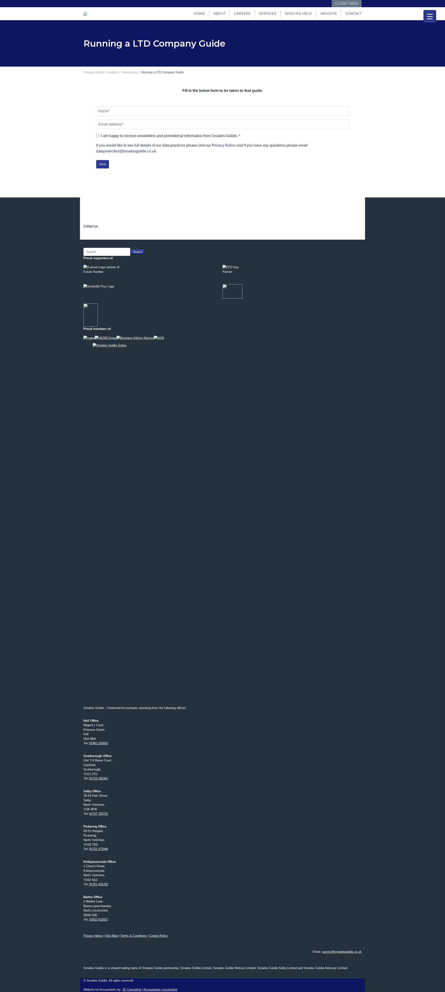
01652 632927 (98, 919)
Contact (353, 14)
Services (267, 14)
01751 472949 (98, 849)
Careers (242, 14)
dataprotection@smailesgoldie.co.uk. (126, 151)
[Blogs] (327, 3)
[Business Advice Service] (135, 338)
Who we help (298, 14)
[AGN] (159, 338)
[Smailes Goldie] (87, 14)
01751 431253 (98, 884)
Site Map (112, 935)
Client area (346, 3)
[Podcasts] (323, 3)
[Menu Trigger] (429, 16)
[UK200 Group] (106, 338)
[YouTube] (318, 3)
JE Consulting (131, 989)
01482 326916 (98, 743)
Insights (328, 14)
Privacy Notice (224, 145)
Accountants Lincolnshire (160, 989)
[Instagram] (313, 3)
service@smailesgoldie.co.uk (342, 951)
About (219, 14)
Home (199, 14)
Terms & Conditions (133, 935)
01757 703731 (98, 813)
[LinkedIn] (309, 3)
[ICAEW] (89, 338)
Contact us (90, 226)
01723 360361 (98, 778)
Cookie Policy (158, 935)
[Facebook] (304, 3)
